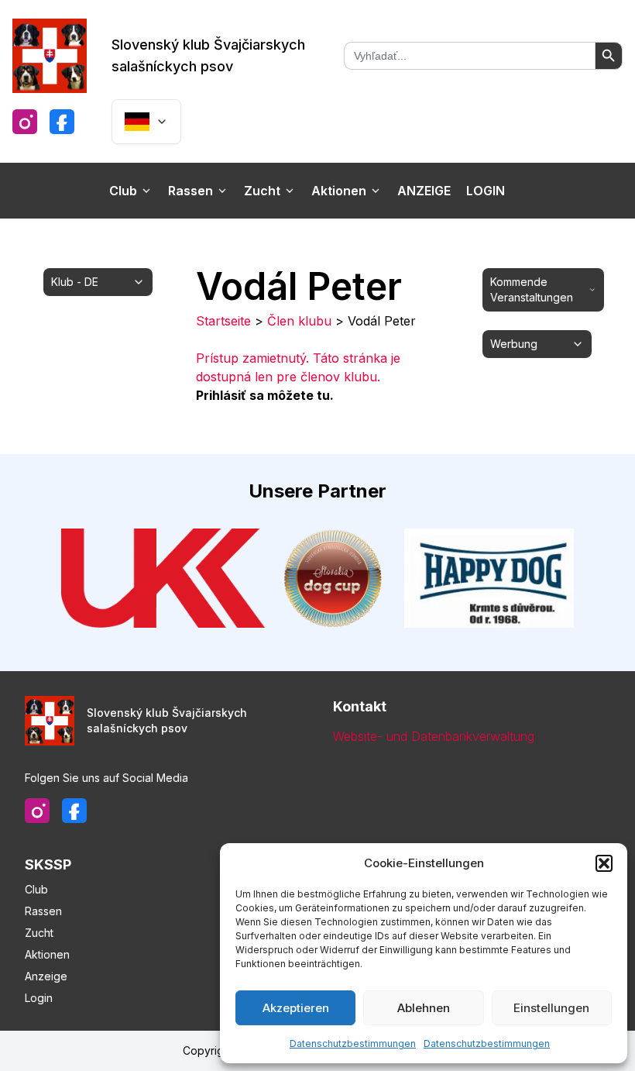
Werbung (513, 343)
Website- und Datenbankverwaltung (433, 736)
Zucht (262, 190)
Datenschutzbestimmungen (353, 1043)
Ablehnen (423, 1007)
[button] (604, 863)
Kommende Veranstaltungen (531, 289)
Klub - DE (74, 281)
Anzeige (424, 190)
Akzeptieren (296, 1007)
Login (485, 190)
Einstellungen (551, 1007)
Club (123, 190)
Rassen (190, 190)
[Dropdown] (146, 121)
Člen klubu (299, 321)
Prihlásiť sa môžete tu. (265, 395)
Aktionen (338, 190)
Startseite (223, 321)
